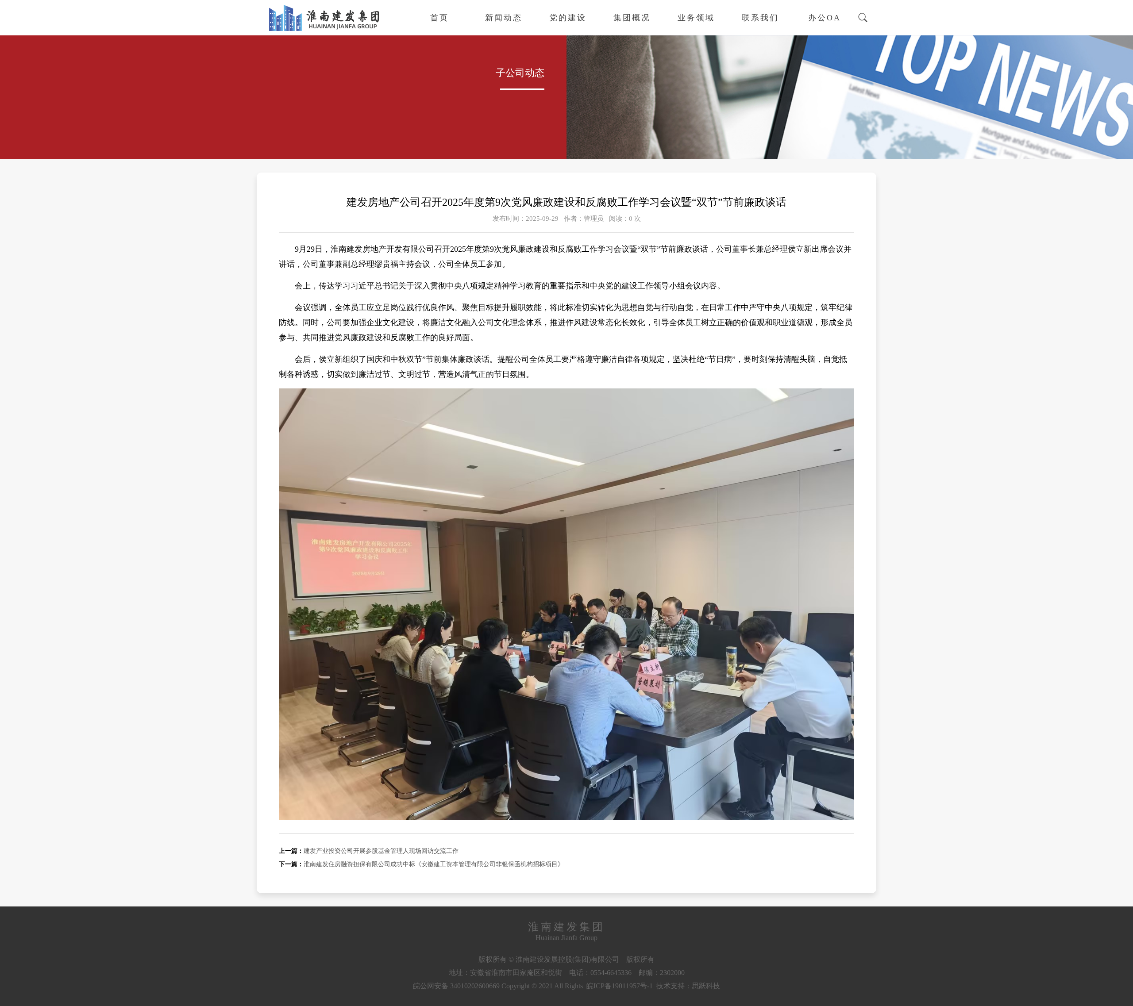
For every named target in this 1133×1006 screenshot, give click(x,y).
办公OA (824, 17)
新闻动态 (503, 17)
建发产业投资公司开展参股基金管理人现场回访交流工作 (381, 851)
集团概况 (632, 17)
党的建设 (567, 17)
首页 (439, 17)
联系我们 (760, 17)
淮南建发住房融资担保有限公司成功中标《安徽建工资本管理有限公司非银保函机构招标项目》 (434, 864)
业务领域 (696, 17)
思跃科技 (706, 986)
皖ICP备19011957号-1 (619, 986)
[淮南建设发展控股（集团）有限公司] (323, 33)
